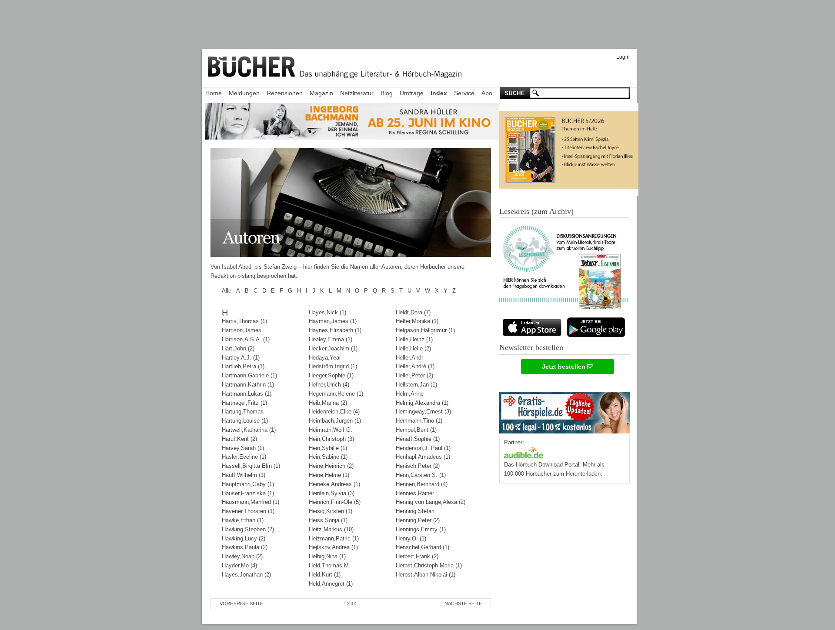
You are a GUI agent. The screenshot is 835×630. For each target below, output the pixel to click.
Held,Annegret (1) (331, 583)
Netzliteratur (357, 93)
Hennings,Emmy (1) (421, 529)
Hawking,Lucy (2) (243, 538)
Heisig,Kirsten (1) (330, 511)
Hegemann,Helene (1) (336, 393)
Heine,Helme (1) (329, 475)
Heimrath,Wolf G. (330, 430)
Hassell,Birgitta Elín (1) (251, 466)
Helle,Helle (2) (413, 348)
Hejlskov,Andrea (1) (333, 547)
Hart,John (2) (238, 348)
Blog (387, 93)
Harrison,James (241, 330)
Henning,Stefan (415, 511)
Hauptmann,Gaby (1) (248, 484)
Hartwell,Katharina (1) (249, 430)
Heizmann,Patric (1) (334, 538)
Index (439, 93)
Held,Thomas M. (330, 565)
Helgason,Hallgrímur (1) (425, 330)
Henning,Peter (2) (418, 520)
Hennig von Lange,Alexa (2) (430, 502)
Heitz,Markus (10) (331, 529)
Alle (226, 290)
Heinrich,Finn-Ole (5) (335, 502)
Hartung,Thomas (243, 411)
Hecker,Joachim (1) (333, 348)
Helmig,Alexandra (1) (422, 403)
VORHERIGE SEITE (241, 603)
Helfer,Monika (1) (417, 321)
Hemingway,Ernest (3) (423, 411)
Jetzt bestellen (564, 366)
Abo (486, 93)
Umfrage (412, 93)
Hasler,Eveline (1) (244, 456)
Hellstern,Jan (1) (416, 384)
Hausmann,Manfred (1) (250, 502)
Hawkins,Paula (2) (244, 547)
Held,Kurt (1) (325, 574)
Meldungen (244, 93)
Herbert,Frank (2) (417, 556)
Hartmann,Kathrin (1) (248, 384)
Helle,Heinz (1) (414, 339)
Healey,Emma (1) (330, 339)
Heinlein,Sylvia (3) (331, 493)
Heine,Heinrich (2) (331, 466)
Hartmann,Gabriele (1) (249, 375)
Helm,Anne (410, 393)
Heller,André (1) (415, 366)
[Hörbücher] (523, 452)
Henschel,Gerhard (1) (422, 547)
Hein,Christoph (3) (331, 439)
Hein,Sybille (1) (328, 448)
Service (464, 93)
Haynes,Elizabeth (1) (335, 330)
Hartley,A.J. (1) (241, 357)
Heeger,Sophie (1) (331, 375)
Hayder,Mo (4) (239, 565)
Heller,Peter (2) (414, 375)
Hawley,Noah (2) (242, 556)
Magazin (321, 93)
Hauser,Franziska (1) (248, 493)
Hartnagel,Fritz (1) (244, 403)
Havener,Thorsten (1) (248, 511)
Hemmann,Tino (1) (419, 420)
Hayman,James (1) (333, 321)
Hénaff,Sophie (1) (418, 439)
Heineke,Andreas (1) (334, 484)
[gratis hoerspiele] (564, 410)
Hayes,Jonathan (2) (246, 574)
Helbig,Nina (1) (327, 556)
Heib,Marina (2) (328, 403)
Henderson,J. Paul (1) (423, 448)
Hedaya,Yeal (325, 357)
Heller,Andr (409, 357)
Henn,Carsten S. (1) (421, 475)
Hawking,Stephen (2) (248, 529)
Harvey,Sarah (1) (243, 448)
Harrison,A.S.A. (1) (246, 339)
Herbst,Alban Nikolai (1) (425, 574)
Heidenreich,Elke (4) (334, 411)
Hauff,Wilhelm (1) (243, 475)
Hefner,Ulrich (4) (329, 384)
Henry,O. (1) (411, 538)
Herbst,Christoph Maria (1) (429, 565)
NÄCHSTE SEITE (463, 603)
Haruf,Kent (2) (239, 439)
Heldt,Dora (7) (413, 312)
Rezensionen (285, 93)
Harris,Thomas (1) (244, 321)
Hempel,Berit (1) (416, 430)
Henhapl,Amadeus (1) (423, 456)
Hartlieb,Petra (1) (243, 366)
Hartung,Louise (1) (245, 420)
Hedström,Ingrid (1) (333, 366)
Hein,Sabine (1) (328, 456)
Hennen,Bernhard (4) (422, 484)
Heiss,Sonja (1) (328, 520)
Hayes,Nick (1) (327, 312)
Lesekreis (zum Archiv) (536, 211)
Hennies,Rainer (415, 493)
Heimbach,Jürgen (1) (335, 420)
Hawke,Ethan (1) (243, 520)
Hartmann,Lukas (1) (246, 393)
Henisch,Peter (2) (418, 466)
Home (213, 93)
